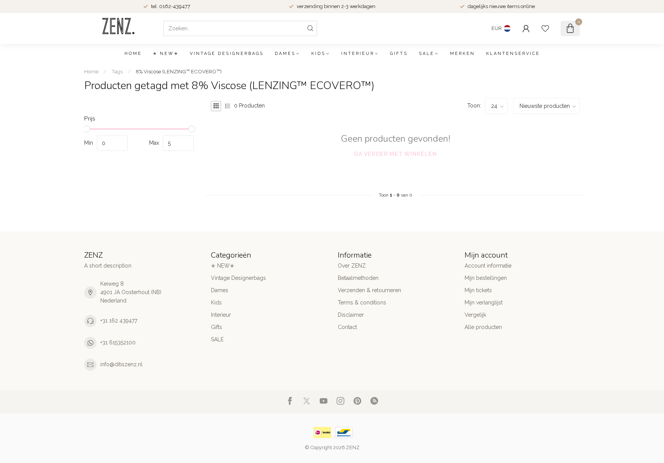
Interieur (357, 53)
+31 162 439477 (118, 320)
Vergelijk (475, 315)
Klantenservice (513, 53)
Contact (347, 327)
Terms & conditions (362, 302)
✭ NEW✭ (166, 53)
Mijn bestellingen (486, 278)
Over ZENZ (352, 266)
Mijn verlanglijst (484, 302)
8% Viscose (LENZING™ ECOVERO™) (179, 71)
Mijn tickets (478, 290)
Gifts (399, 53)
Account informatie (488, 266)
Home (133, 53)
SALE (426, 53)
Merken (462, 53)
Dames (285, 53)
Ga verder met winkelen (395, 154)
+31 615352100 (118, 342)
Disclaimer (351, 315)
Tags (117, 71)
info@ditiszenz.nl (121, 364)
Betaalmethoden (358, 278)
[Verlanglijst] (545, 28)
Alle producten (483, 327)
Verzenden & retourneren (369, 290)
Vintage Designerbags (227, 53)
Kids (318, 53)
